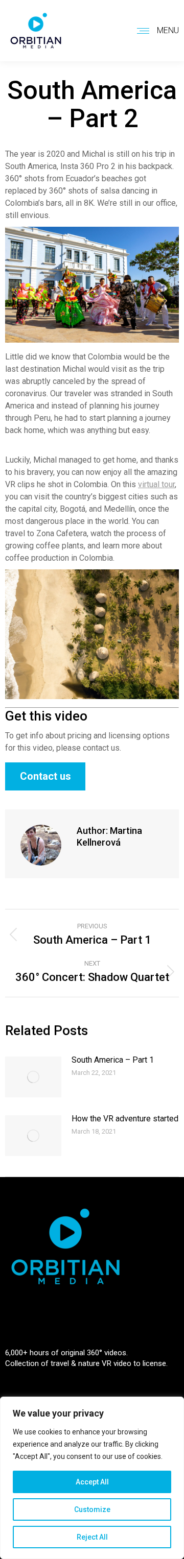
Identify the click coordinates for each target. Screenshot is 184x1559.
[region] (92, 1478)
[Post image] (33, 1077)
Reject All (92, 1537)
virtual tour (156, 484)
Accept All (92, 1482)
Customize (92, 1509)
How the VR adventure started (125, 1118)
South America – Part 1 (113, 1060)
